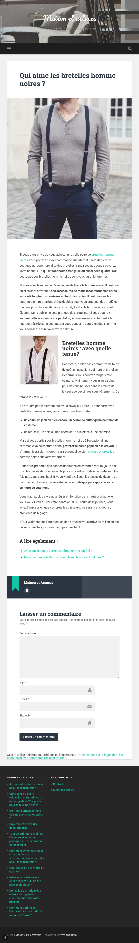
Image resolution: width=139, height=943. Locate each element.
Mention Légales (63, 790)
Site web (24, 715)
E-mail (24, 699)
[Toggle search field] (130, 48)
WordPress (69, 935)
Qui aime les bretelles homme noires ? (67, 79)
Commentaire (28, 633)
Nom (23, 682)
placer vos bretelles (101, 451)
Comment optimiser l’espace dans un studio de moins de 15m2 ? (26, 911)
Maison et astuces (69, 18)
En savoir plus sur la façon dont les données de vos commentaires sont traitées (65, 756)
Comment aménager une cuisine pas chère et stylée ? (26, 814)
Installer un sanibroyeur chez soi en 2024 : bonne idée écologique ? (25, 881)
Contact (58, 784)
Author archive (27, 590)
